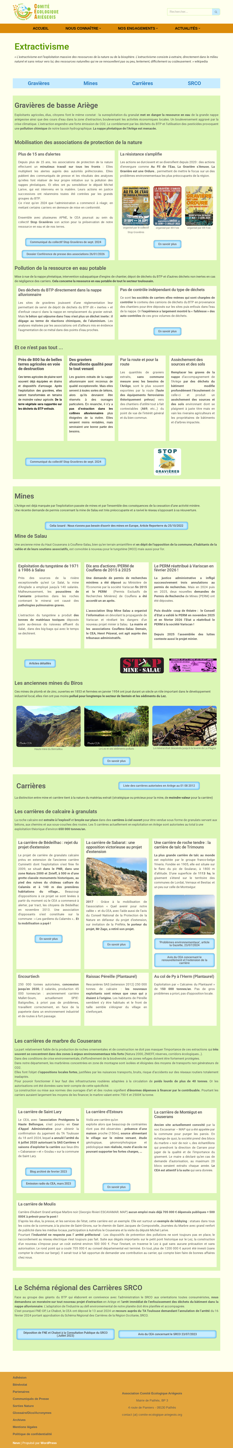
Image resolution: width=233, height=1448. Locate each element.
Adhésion (19, 1377)
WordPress (49, 1443)
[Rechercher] (216, 11)
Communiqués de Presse (31, 1399)
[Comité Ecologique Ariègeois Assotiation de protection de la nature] (35, 11)
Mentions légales (25, 1427)
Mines (91, 83)
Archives (19, 1420)
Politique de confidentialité (32, 1434)
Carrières (142, 83)
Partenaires (21, 1391)
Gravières (39, 83)
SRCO (194, 83)
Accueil (41, 28)
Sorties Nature (23, 1406)
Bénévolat (20, 1384)
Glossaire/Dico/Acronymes (32, 1413)
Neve (16, 1443)
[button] (100, 28)
